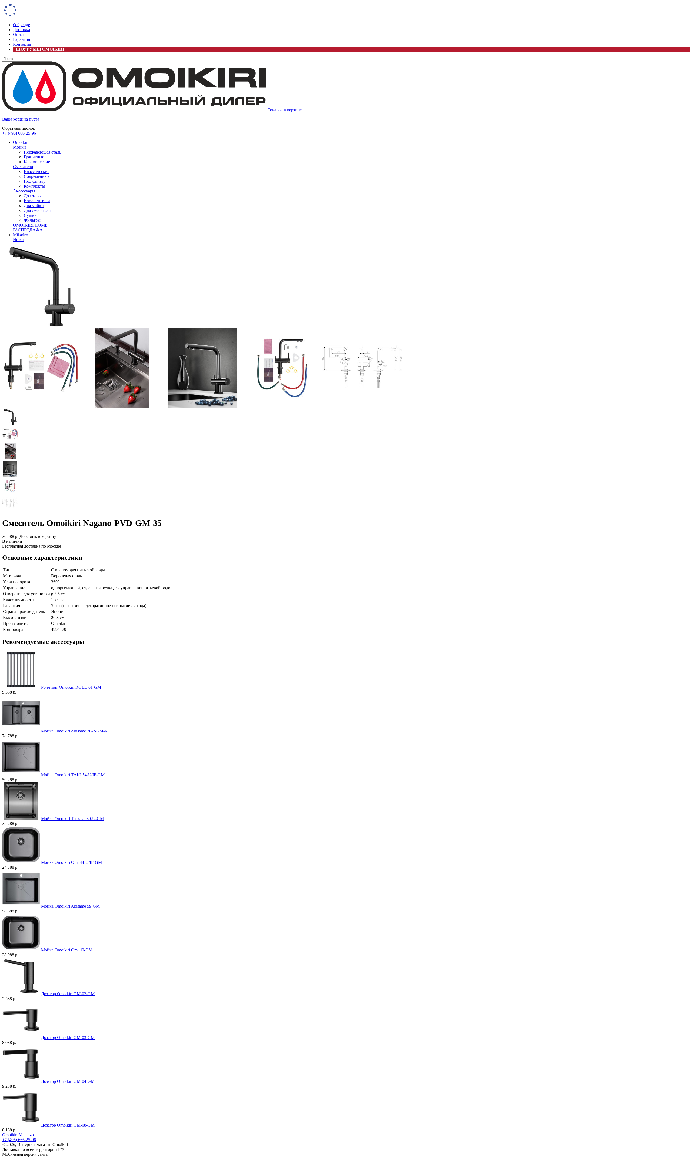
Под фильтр (34, 181)
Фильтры (32, 220)
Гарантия (21, 39)
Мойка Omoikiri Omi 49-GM (66, 950)
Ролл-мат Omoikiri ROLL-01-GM (71, 687)
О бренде (21, 24)
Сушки (30, 215)
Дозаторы (33, 196)
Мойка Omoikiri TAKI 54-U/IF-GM (73, 774)
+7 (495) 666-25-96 (19, 133)
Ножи (18, 239)
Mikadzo (20, 234)
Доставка (21, 29)
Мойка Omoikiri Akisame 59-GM (70, 906)
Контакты (22, 44)
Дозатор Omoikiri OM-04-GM (68, 1081)
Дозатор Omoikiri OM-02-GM (68, 993)
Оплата (19, 34)
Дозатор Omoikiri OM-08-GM (68, 1125)
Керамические (37, 161)
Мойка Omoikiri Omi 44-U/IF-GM (71, 862)
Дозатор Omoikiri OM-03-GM (68, 1037)
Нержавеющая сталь (42, 152)
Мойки (19, 147)
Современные (36, 176)
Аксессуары (24, 191)
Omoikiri (20, 142)
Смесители (23, 166)
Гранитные (34, 157)
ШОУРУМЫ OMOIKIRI (40, 49)
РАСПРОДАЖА (28, 230)
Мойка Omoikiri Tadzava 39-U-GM (72, 818)
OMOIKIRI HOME (30, 225)
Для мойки (34, 205)
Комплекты (34, 186)
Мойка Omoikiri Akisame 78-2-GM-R (74, 731)
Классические (36, 171)
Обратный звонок (18, 128)
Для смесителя (37, 210)
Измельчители (37, 200)
